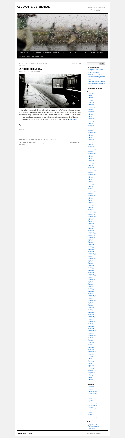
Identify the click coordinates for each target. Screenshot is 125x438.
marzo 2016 (91, 311)
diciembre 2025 (92, 107)
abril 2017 (90, 288)
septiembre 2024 (92, 132)
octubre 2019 (91, 235)
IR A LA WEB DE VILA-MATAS (94, 53)
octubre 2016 (91, 298)
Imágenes (90, 400)
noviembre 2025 (92, 109)
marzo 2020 (91, 227)
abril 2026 (90, 100)
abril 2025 (90, 120)
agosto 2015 (91, 323)
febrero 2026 (91, 104)
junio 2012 (90, 379)
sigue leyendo (73, 119)
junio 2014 (90, 340)
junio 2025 (90, 116)
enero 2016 (91, 314)
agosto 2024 (91, 134)
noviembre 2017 (92, 276)
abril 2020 (90, 225)
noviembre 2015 (92, 318)
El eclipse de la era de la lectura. (95, 69)
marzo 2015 (91, 325)
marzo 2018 (91, 269)
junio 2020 (90, 221)
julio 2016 (90, 304)
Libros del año (91, 402)
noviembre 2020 (92, 213)
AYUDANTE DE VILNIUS (33, 6)
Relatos (90, 410)
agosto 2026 (91, 93)
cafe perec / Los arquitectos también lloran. (31, 57)
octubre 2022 (91, 172)
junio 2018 (90, 263)
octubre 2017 (91, 277)
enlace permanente (52, 139)
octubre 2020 (91, 214)
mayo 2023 (91, 160)
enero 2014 (91, 349)
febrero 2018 (91, 270)
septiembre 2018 (92, 258)
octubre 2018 (91, 256)
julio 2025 (90, 114)
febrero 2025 (91, 123)
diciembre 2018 (92, 253)
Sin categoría (91, 414)
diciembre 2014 (92, 330)
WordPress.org (91, 428)
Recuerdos (90, 407)
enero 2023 (91, 167)
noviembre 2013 (92, 353)
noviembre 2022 (92, 170)
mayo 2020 (91, 223)
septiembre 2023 (92, 153)
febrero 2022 (91, 186)
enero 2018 (91, 272)
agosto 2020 (91, 218)
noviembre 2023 (92, 149)
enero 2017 (91, 293)
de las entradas (93, 424)
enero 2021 (91, 209)
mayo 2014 (91, 342)
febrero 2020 (91, 228)
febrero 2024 (91, 144)
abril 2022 (90, 183)
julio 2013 (90, 358)
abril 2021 (90, 204)
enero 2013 (91, 368)
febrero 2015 (91, 326)
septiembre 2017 (92, 279)
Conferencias (91, 389)
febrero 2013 (91, 367)
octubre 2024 (91, 130)
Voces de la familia (92, 417)
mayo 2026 (91, 99)
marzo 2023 (91, 163)
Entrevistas (91, 395)
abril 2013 (90, 363)
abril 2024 (90, 141)
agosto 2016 (91, 302)
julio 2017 (90, 283)
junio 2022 (90, 179)
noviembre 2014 (92, 332)
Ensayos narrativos (92, 393)
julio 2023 (90, 156)
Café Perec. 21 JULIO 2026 (94, 74)
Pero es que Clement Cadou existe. (73, 53)
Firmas (90, 398)
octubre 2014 (91, 333)
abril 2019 (90, 246)
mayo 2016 (91, 307)
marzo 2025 (91, 121)
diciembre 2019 (92, 232)
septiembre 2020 (92, 216)
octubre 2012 (91, 372)
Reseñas (90, 412)
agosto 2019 (91, 239)
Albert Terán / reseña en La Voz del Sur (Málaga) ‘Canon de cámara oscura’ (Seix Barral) (96, 83)
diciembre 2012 (92, 370)
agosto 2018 (91, 260)
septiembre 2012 (92, 374)
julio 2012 (90, 377)
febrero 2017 (91, 291)
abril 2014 (90, 344)
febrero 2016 (91, 312)
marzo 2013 (91, 365)
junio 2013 (90, 360)
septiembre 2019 (92, 237)
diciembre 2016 (92, 295)
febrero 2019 (91, 249)
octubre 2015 (91, 319)
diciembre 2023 (92, 148)
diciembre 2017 (92, 274)
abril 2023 (90, 162)
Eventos (90, 396)
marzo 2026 (91, 102)
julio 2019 (90, 241)
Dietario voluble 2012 (93, 391)
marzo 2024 (91, 142)
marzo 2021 (91, 205)
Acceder (90, 423)
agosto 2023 (91, 155)
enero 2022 (91, 188)
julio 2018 (90, 262)
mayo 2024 (91, 139)
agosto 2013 (91, 356)
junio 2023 (90, 158)
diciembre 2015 (92, 316)
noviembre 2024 (92, 128)
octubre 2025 (91, 111)
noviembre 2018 (92, 255)
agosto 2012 (91, 375)
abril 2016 (90, 309)
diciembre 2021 (92, 190)
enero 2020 (91, 230)
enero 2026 (91, 106)
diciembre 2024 (92, 127)
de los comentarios (94, 426)
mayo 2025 (91, 118)
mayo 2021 (91, 202)
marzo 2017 (91, 290)
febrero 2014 (91, 347)
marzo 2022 (91, 184)
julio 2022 (90, 177)
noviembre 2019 (92, 234)
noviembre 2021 (92, 191)
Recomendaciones (92, 405)
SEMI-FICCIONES (75, 63)
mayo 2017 (91, 286)
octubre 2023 (91, 151)
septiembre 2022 (92, 174)
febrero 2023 (91, 165)
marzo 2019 (91, 248)
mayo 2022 (91, 181)
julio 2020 (90, 220)
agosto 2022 (91, 176)
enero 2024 (91, 146)
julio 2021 (90, 198)
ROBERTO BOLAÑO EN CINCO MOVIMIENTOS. (47, 53)
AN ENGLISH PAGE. (25, 53)
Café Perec (38, 139)
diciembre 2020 (92, 211)
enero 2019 (91, 251)
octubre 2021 (91, 193)
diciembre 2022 (92, 169)
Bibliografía (91, 386)
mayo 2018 (91, 265)
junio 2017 (90, 284)
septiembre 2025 (92, 113)
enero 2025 (91, 125)
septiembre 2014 (92, 335)
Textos (90, 416)
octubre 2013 (91, 354)
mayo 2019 (91, 244)
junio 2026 (90, 97)
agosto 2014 (91, 337)
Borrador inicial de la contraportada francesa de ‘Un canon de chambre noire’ (96, 77)
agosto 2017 (91, 281)
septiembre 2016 (92, 300)
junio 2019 (90, 242)
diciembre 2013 (92, 351)
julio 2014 (90, 339)
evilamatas (37, 71)
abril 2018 (90, 267)
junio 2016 (90, 305)
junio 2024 (90, 137)
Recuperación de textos (93, 409)
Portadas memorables (93, 403)
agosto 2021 (91, 197)
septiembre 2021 (92, 195)
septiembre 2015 (92, 321)
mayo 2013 (91, 361)
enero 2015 (91, 328)
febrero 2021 (91, 207)
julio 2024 (90, 135)
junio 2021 (90, 200)
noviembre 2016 (92, 297)
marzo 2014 (91, 346)
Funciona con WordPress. (95, 433)
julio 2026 (90, 95)
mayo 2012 (91, 381)
